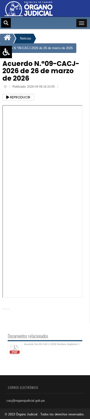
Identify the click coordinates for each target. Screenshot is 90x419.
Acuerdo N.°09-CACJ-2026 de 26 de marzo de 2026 (37, 48)
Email (62, 87)
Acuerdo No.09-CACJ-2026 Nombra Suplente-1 (51, 344)
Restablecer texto (18, 73)
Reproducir (19, 97)
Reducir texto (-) (17, 66)
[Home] (6, 38)
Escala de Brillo (16, 80)
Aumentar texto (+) (19, 59)
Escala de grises (17, 87)
